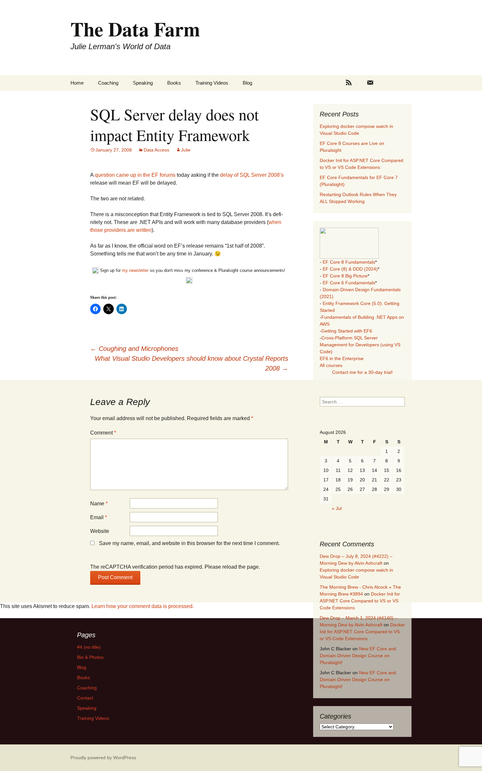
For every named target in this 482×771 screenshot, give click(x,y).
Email (98, 517)
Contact (85, 697)
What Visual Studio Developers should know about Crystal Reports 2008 (191, 363)
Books (174, 83)
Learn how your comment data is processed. (142, 606)
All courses (331, 365)
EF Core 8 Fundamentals (349, 262)
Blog (247, 83)
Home (77, 83)
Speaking (143, 83)
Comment (103, 433)
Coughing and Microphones (134, 348)
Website (99, 531)
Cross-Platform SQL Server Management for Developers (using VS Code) (360, 344)
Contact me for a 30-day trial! (362, 372)
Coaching (108, 83)
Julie (186, 149)
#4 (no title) (89, 647)
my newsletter (135, 270)
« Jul (337, 508)
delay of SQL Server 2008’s (252, 175)
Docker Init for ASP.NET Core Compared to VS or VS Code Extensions (360, 600)
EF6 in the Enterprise (342, 358)
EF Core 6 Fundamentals (349, 282)
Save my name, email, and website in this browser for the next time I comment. (189, 543)
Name (99, 503)
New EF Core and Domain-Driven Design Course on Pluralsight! (358, 655)
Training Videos (211, 83)
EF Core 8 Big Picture (345, 275)
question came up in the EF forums (135, 175)
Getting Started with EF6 (346, 331)
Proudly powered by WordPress (103, 757)
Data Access (156, 149)
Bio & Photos (90, 657)
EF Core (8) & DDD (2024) (350, 269)
